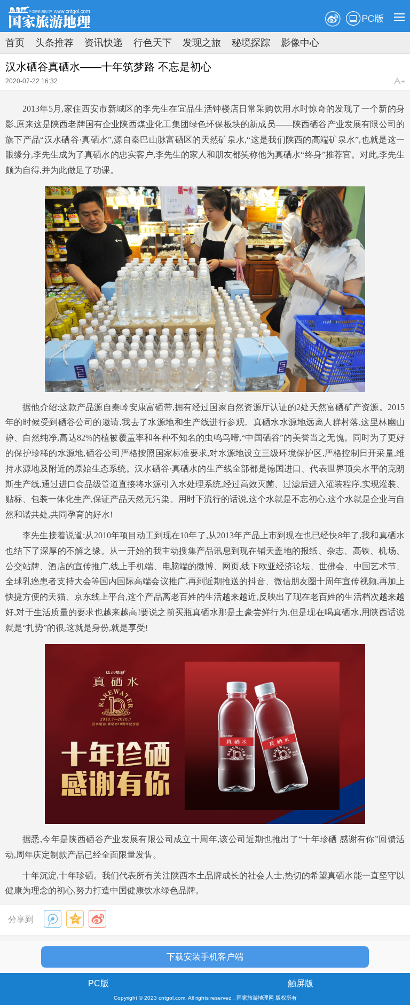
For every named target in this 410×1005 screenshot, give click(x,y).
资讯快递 (103, 42)
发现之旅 (202, 42)
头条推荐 (54, 42)
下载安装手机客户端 (205, 956)
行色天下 (152, 42)
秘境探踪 (251, 42)
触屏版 (300, 983)
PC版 (364, 18)
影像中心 (300, 42)
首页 (15, 42)
